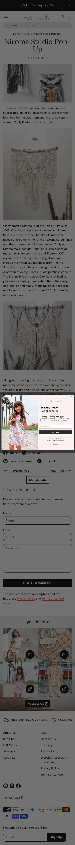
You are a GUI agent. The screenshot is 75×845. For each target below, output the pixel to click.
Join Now (55, 432)
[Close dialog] (71, 397)
